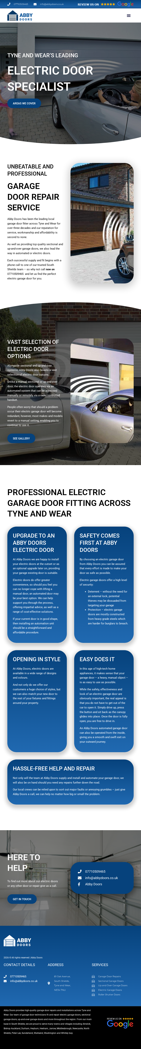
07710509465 (15, 274)
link (76, 1033)
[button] (129, 15)
